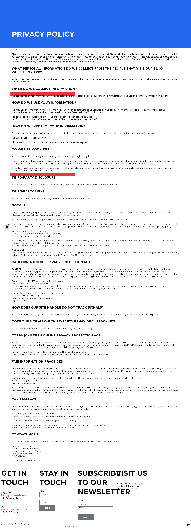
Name (42, 491)
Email (42, 498)
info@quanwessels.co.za (13, 495)
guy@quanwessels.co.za (14, 509)
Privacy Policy (72, 526)
